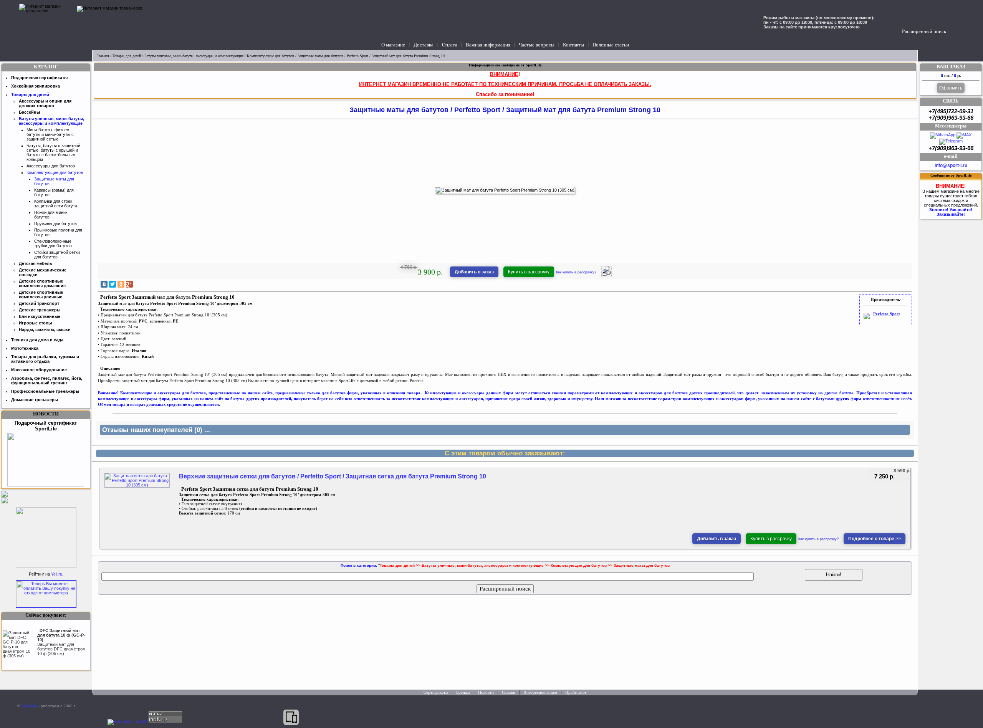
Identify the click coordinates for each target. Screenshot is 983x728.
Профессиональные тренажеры (45, 391)
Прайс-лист (575, 692)
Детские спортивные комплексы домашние (42, 283)
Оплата (449, 45)
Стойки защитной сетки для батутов (57, 254)
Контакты (573, 45)
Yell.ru (56, 574)
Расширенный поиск (924, 31)
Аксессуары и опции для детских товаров (45, 103)
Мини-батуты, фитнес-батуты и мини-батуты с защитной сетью (50, 134)
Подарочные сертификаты (39, 77)
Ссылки (508, 692)
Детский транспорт (39, 303)
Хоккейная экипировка (35, 86)
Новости (486, 692)
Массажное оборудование (39, 369)
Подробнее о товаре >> (874, 538)
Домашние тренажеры (34, 399)
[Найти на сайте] (953, 23)
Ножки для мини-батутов (50, 214)
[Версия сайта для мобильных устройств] (291, 717)
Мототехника (24, 348)
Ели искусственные (39, 316)
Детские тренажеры (39, 310)
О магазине (393, 45)
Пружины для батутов (55, 223)
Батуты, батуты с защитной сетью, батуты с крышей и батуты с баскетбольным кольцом (53, 152)
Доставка (424, 45)
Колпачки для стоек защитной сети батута (55, 203)
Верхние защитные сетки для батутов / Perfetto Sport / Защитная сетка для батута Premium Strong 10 (332, 476)
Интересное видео (540, 692)
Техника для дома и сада (37, 340)
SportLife (29, 706)
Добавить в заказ (474, 272)
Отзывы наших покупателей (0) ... (156, 429)
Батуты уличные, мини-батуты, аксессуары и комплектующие (193, 56)
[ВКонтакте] (104, 284)
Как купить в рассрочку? (576, 272)
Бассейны (29, 112)
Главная (102, 56)
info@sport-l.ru (951, 165)
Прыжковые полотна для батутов (58, 232)
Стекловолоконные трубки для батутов (53, 243)
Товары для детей (127, 56)
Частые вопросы (536, 45)
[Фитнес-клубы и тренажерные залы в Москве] (46, 566)
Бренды (463, 692)
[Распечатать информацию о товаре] (606, 275)
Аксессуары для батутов (50, 166)
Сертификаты (436, 692)
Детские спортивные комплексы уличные (41, 294)
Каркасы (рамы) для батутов (54, 192)
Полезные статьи (610, 45)
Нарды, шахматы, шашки (45, 329)
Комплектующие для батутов (270, 56)
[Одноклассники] (120, 284)
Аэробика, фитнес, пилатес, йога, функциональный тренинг (46, 380)
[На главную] (46, 25)
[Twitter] (112, 284)
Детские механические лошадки (42, 272)
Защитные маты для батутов (320, 56)
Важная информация (488, 45)
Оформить (950, 88)
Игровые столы (35, 323)
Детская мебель (35, 263)
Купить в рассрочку (528, 272)
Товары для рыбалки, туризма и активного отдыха (45, 359)
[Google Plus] (129, 284)
